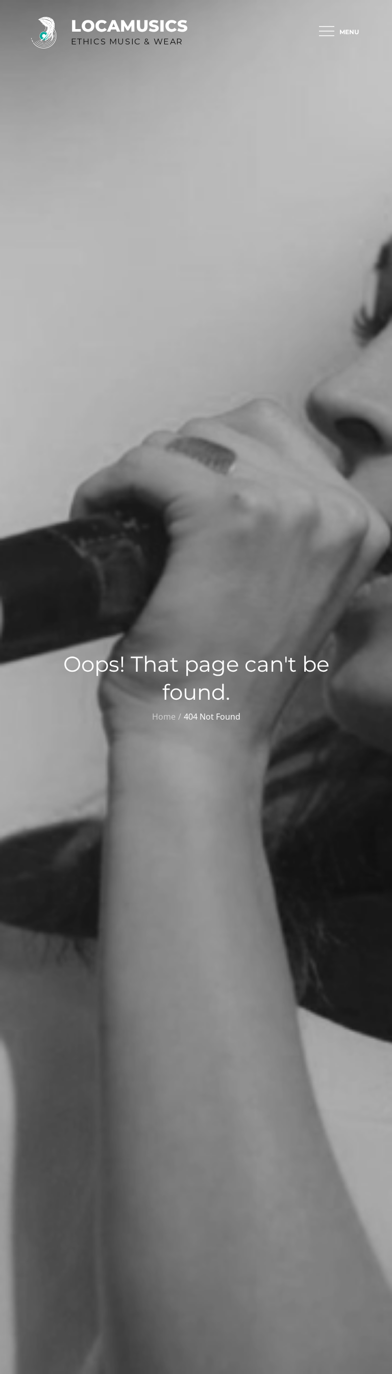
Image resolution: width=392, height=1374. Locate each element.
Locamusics (129, 26)
